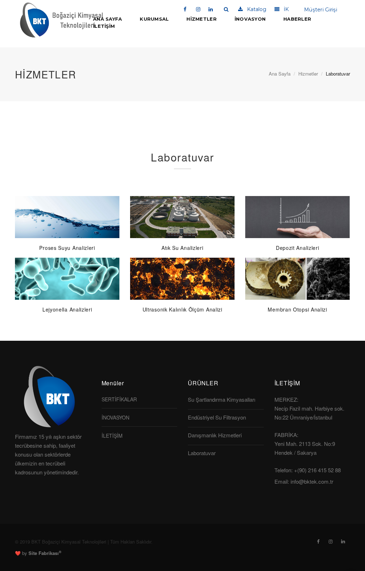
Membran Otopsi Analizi (297, 309)
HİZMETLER (201, 19)
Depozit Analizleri (297, 247)
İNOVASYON (250, 19)
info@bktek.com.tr (312, 481)
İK (284, 9)
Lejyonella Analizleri (67, 309)
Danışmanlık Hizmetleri (215, 435)
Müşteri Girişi (319, 9)
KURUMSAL (154, 19)
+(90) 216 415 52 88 (317, 470)
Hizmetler (308, 73)
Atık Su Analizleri (182, 247)
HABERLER (297, 19)
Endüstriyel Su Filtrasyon (217, 417)
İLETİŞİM (104, 26)
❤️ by (38, 553)
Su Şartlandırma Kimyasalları (221, 399)
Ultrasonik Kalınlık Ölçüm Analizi (182, 309)
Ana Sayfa (280, 73)
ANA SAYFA (107, 19)
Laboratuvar (202, 453)
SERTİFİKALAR (119, 399)
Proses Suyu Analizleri (67, 247)
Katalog (254, 9)
